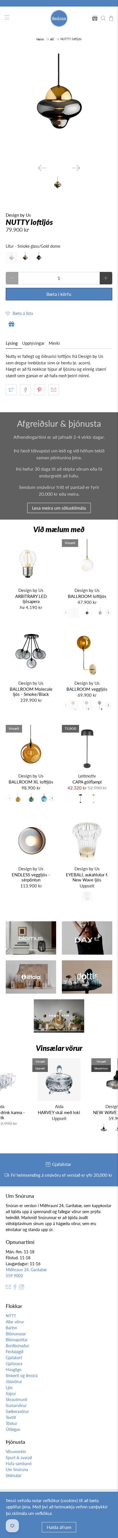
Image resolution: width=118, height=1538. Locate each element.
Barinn (11, 1327)
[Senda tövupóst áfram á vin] (53, 389)
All (52, 39)
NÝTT (11, 1315)
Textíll (11, 1417)
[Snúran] (59, 18)
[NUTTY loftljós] (59, 106)
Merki (54, 343)
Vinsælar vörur (59, 1048)
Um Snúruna (17, 1469)
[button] (19, 313)
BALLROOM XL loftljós (31, 781)
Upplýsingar (33, 343)
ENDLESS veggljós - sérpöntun (31, 877)
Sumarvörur (16, 1405)
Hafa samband (19, 1463)
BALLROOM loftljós (87, 596)
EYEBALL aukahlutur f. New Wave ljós (87, 877)
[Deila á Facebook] (25, 389)
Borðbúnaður (17, 1345)
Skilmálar (13, 1475)
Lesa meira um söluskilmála (59, 507)
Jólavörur (14, 1381)
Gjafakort (14, 1357)
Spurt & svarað (19, 1457)
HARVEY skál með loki (59, 1112)
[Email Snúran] (8, 1287)
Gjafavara (14, 1363)
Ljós (9, 1387)
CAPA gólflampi (87, 781)
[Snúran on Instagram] (21, 1287)
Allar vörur (15, 1321)
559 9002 (14, 1275)
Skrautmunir (16, 1399)
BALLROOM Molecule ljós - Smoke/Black (31, 691)
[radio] (11, 257)
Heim (40, 39)
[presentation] (108, 612)
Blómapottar (17, 1339)
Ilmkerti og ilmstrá (22, 1375)
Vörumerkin (16, 1451)
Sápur (11, 1393)
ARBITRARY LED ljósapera (31, 599)
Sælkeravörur (17, 1411)
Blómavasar (16, 1333)
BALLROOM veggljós (86, 689)
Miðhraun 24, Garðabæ (26, 1269)
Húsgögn (13, 1369)
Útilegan (13, 1429)
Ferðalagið (14, 1351)
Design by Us (18, 215)
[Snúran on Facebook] (14, 1287)
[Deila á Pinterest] (39, 389)
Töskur (11, 1423)
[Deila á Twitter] (11, 389)
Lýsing (12, 343)
